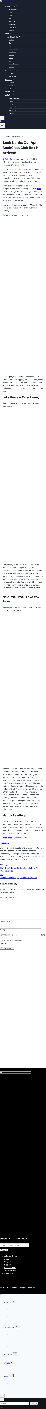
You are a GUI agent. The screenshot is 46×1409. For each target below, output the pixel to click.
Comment (5, 922)
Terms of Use (10, 1271)
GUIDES (7, 1363)
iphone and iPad (13, 49)
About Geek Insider (14, 98)
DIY (10, 89)
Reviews (11, 67)
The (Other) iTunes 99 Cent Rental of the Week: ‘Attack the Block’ (20, 868)
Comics (11, 13)
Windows (11, 40)
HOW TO (11, 83)
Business (11, 30)
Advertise (11, 101)
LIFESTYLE (8, 1302)
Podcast (11, 113)
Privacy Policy (13, 107)
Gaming (11, 15)
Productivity (12, 24)
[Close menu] (0, 1296)
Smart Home (12, 52)
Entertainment (13, 9)
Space (10, 61)
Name (2, 930)
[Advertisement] (23, 984)
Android (11, 46)
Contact (11, 104)
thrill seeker (21, 838)
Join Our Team (13, 110)
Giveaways (12, 73)
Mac (10, 43)
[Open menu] (2, 125)
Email (43, 935)
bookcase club (9, 838)
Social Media (12, 27)
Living (10, 18)
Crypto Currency (14, 64)
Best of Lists (12, 76)
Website (3, 943)
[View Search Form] (2, 118)
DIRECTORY (10, 91)
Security (11, 55)
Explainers (12, 86)
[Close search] (2, 1399)
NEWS (8, 33)
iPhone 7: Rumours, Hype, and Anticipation (18, 876)
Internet (11, 58)
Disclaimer (8, 1265)
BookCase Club (29, 169)
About (7, 1259)
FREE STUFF (8, 1355)
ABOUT (6, 1376)
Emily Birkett (10, 159)
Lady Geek (12, 21)
